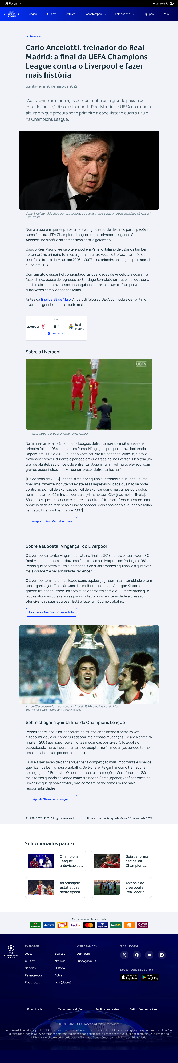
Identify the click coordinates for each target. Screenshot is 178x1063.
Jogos (28, 953)
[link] (33, 14)
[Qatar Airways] (142, 925)
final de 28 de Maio (56, 299)
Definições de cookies (143, 1009)
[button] (95, 14)
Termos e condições (71, 1009)
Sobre (58, 975)
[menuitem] (33, 14)
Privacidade (34, 1009)
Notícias (60, 961)
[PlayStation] (49, 925)
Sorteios (30, 968)
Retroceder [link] (35, 36)
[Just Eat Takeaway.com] (129, 925)
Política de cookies (107, 1009)
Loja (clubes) (63, 982)
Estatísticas (32, 982)
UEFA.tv (30, 961)
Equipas (60, 953)
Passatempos (33, 975)
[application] (89, 394)
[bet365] (116, 925)
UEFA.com (83, 953)
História (60, 968)
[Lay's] (62, 925)
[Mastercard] (89, 925)
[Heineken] (35, 925)
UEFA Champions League (11, 14)
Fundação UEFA (87, 961)
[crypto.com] (102, 925)
